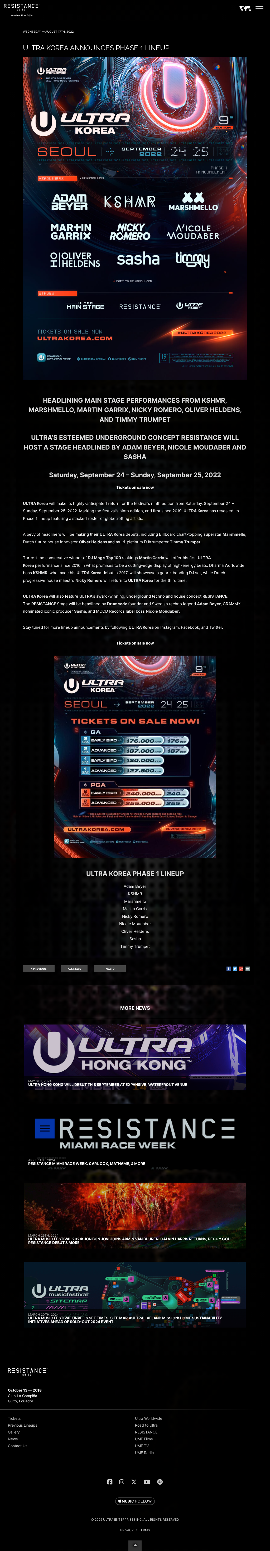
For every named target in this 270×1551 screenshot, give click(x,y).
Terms (144, 1530)
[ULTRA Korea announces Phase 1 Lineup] (135, 378)
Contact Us (17, 1445)
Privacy (127, 1530)
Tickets (14, 1418)
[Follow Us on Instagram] (122, 1482)
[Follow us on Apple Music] (135, 1501)
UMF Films (144, 1439)
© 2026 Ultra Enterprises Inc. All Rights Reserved (135, 1519)
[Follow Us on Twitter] (133, 1482)
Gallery (14, 1432)
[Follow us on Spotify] (160, 1482)
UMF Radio (144, 1452)
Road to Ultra (146, 1425)
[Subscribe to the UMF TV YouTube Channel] (147, 1482)
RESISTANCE (146, 1432)
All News (74, 968)
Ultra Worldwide (148, 1418)
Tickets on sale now (135, 487)
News (13, 1439)
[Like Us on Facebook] (110, 1482)
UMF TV (142, 1445)
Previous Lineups (22, 1425)
